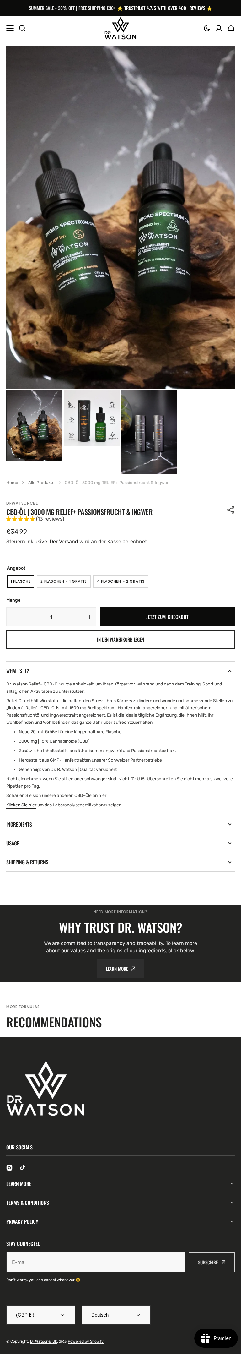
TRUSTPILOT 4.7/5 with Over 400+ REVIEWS (164, 7)
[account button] (218, 28)
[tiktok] (23, 1168)
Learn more (117, 968)
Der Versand (64, 541)
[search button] (22, 28)
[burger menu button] (10, 28)
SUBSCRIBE (208, 1262)
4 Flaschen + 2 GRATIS (122, 583)
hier (102, 795)
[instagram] (9, 1168)
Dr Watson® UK (43, 1341)
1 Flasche (22, 583)
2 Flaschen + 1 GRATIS (65, 583)
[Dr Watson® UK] (120, 28)
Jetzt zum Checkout (167, 616)
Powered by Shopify (86, 1341)
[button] (207, 28)
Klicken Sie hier (21, 805)
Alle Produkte (41, 482)
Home (12, 482)
